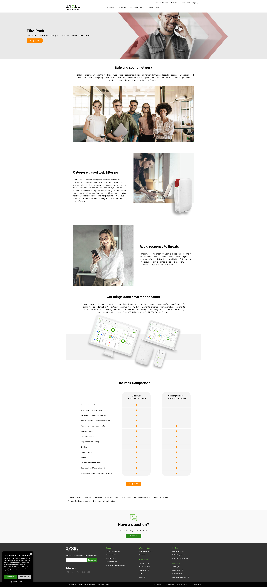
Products (111, 7)
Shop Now (35, 40)
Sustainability (176, 570)
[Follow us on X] (78, 572)
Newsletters (143, 570)
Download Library (111, 558)
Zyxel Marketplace (145, 551)
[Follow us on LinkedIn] (73, 572)
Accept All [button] (10, 577)
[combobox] (31, 554)
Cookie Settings (195, 584)
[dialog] (17, 568)
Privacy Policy (182, 584)
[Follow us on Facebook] (68, 572)
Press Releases (144, 563)
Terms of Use (169, 584)
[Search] (194, 7)
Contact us (133, 536)
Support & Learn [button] (137, 7)
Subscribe (92, 560)
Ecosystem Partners (178, 558)
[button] (17, 581)
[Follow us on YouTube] (88, 572)
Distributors (142, 555)
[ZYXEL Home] (73, 7)
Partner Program (177, 555)
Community (109, 555)
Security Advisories (112, 562)
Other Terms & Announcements (115, 565)
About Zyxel (176, 567)
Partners (174, 3)
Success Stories (177, 573)
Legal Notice (157, 584)
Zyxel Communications (179, 577)
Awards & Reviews (144, 567)
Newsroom (143, 560)
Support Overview (111, 551)
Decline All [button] (24, 577)
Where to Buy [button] (153, 7)
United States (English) (190, 3)
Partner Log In (176, 551)
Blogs (141, 577)
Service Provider (162, 3)
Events (141, 573)
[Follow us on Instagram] (83, 572)
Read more (12, 573)
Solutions (122, 7)
